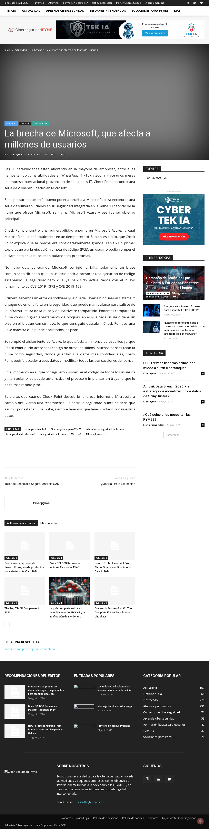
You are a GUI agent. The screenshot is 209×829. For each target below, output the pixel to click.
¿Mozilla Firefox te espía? (118, 484)
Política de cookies (133, 818)
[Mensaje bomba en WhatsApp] (84, 711)
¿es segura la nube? (34, 429)
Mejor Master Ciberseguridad (179, 818)
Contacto (153, 818)
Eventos (39, 2)
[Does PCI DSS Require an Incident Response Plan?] (69, 546)
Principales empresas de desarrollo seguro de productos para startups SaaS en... (46, 690)
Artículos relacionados (21, 523)
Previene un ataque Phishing (114, 725)
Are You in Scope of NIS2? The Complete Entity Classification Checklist (113, 612)
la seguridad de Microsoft (20, 434)
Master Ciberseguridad (128, 2)
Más (177, 10)
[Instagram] (188, 3)
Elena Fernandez (153, 424)
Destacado (25, 123)
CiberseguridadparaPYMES (66, 429)
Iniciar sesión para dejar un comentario (29, 649)
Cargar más (172, 435)
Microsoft (76, 434)
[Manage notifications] (200, 821)
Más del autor (49, 523)
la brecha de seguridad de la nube (105, 429)
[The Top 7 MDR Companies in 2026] (24, 591)
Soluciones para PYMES (150, 10)
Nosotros (66, 818)
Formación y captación (75, 2)
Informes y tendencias (108, 10)
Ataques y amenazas (158, 293)
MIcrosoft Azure (95, 434)
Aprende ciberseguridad (65, 10)
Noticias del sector (102, 2)
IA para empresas (154, 2)
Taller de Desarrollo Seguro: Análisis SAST (32, 484)
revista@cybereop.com (90, 802)
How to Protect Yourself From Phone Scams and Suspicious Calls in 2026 (112, 567)
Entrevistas (53, 2)
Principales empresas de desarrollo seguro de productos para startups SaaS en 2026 (24, 567)
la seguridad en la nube (53, 434)
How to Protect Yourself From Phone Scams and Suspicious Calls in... (45, 729)
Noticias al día (40, 123)
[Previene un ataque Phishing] (84, 731)
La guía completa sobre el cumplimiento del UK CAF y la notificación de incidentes (67, 612)
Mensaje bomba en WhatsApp (115, 706)
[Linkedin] (195, 3)
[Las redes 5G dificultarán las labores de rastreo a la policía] (84, 692)
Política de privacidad (105, 818)
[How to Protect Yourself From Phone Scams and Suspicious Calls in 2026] (114, 546)
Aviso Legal (82, 818)
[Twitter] (201, 3)
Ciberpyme (15, 154)
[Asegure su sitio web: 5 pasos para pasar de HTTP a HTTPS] (151, 310)
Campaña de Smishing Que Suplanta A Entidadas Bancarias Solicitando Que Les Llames (172, 283)
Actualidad (31, 10)
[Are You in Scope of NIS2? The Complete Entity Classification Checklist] (114, 591)
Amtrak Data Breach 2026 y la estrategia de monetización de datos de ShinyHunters (172, 391)
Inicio (11, 10)
